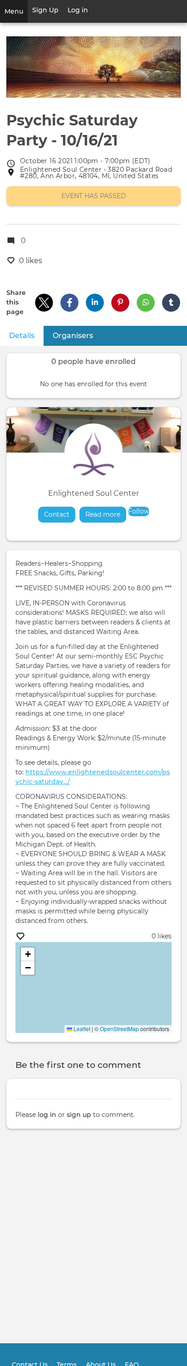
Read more (105, 514)
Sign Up (45, 10)
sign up (79, 1115)
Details (26, 335)
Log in (78, 10)
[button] (44, 303)
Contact (56, 514)
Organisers (73, 335)
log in (47, 1115)
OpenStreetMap (119, 1028)
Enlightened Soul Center (93, 493)
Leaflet (81, 1028)
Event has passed (93, 196)
